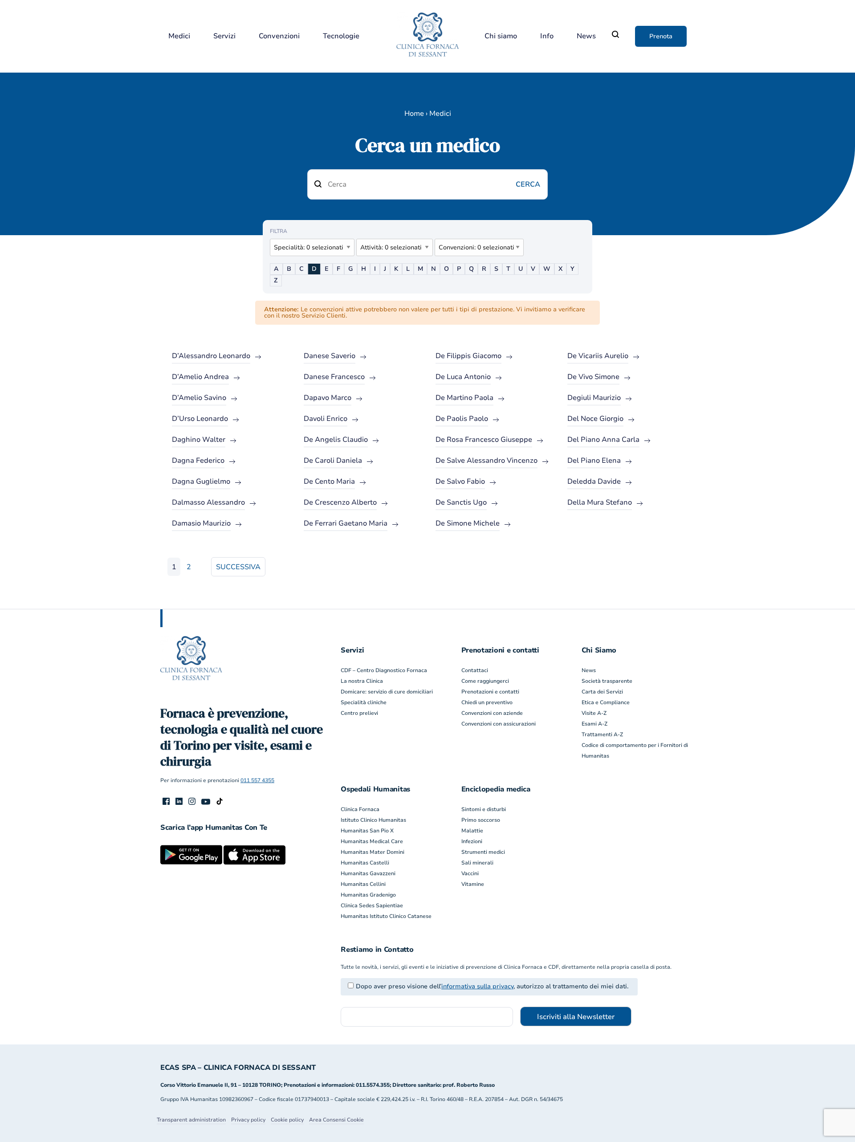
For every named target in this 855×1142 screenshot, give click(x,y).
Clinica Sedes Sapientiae (372, 905)
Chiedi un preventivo (487, 702)
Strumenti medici (483, 852)
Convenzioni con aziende (492, 713)
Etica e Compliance (606, 702)
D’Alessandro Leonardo (211, 356)
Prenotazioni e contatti (490, 691)
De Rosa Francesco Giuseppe (484, 440)
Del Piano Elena (594, 460)
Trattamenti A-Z (602, 734)
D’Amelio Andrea (200, 377)
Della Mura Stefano (599, 502)
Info (547, 36)
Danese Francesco (334, 377)
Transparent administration (191, 1119)
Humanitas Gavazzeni (368, 873)
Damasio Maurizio (201, 523)
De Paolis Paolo (462, 419)
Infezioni (471, 841)
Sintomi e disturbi (483, 809)
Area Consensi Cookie (336, 1119)
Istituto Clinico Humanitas (373, 820)
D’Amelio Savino (199, 398)
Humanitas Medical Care (372, 841)
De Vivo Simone (593, 377)
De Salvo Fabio (460, 481)
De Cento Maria (329, 481)
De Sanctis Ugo (461, 502)
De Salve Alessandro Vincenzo (486, 460)
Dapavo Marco (327, 398)
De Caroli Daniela (333, 460)
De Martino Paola (464, 398)
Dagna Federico (198, 460)
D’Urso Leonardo (200, 419)
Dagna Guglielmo (201, 481)
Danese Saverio (329, 356)
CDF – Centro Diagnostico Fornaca (384, 670)
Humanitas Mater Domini (372, 852)
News (586, 36)
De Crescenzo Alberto (340, 502)
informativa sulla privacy (477, 986)
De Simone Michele (468, 523)
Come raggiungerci (485, 681)
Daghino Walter (198, 440)
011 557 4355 (257, 780)
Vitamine (472, 884)
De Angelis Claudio (336, 440)
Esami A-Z (594, 723)
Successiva (238, 567)
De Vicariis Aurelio (597, 356)
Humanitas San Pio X (367, 830)
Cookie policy (287, 1119)
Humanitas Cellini (363, 884)
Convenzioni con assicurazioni (498, 723)
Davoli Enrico (325, 419)
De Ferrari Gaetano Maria (345, 523)
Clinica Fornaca (360, 809)
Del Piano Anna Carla (603, 440)
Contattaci (474, 670)
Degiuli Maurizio (594, 398)
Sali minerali (477, 862)
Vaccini (470, 873)
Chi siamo (500, 36)
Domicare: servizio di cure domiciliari (387, 691)
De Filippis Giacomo (468, 356)
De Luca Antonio (463, 377)
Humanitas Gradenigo (368, 894)
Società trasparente (607, 681)
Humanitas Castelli (365, 862)
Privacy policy (248, 1119)
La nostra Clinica (362, 681)
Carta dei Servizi (602, 691)
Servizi (224, 36)
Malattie (472, 830)
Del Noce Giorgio (595, 419)
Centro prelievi (359, 713)
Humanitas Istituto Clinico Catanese (386, 916)
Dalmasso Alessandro (208, 502)
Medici (179, 36)
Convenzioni (279, 36)
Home (414, 113)
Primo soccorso (480, 820)
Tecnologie (341, 36)
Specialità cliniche (364, 702)
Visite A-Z (594, 713)
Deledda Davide (594, 481)
